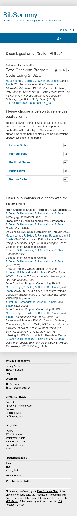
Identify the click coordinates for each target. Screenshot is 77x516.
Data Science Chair (47, 491)
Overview (14, 384)
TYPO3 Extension (15, 434)
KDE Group (12, 501)
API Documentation (19, 387)
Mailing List (12, 470)
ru (71, 30)
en (60, 30)
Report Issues (13, 413)
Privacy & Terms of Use (19, 406)
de (66, 30)
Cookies (10, 409)
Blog (8, 466)
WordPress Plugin (15, 438)
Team (9, 463)
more (8, 448)
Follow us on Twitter (20, 481)
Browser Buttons (15, 369)
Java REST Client (15, 441)
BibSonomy (20, 15)
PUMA (9, 431)
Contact (10, 402)
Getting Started (14, 366)
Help (8, 373)
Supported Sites (14, 445)
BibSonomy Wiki (15, 416)
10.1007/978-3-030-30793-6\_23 (31, 103)
